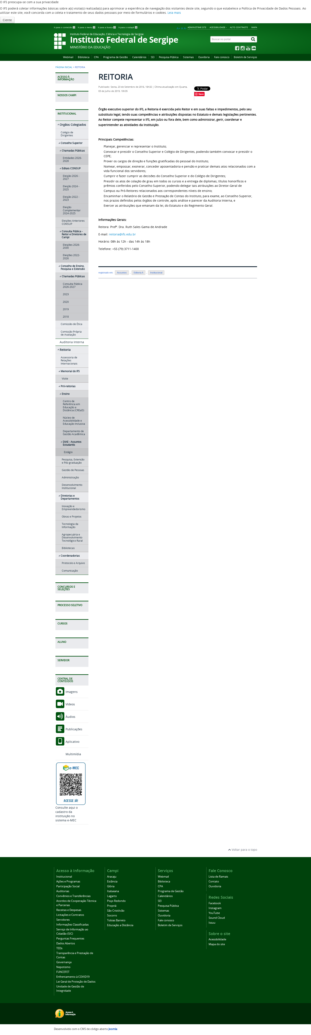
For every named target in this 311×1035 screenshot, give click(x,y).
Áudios (70, 717)
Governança (64, 962)
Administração (70, 477)
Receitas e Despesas (68, 910)
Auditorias (62, 891)
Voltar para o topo (244, 850)
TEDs (59, 948)
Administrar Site (197, 27)
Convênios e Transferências (73, 896)
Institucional (156, 272)
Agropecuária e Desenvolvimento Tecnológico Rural (72, 537)
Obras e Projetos (71, 516)
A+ (178, 28)
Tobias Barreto (116, 920)
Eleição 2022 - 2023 (71, 198)
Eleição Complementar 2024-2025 (72, 210)
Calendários (139, 57)
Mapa (254, 27)
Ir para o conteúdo (64, 27)
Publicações (73, 729)
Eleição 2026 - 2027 (71, 177)
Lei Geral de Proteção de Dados (75, 981)
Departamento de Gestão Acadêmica (74, 433)
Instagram (215, 908)
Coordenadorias (70, 555)
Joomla (113, 1029)
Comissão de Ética (71, 324)
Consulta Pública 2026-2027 (72, 285)
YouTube (214, 913)
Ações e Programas (68, 881)
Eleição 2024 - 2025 (71, 188)
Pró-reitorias (68, 386)
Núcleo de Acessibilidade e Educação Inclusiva (74, 420)
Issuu (212, 922)
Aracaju (111, 876)
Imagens (71, 692)
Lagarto (112, 896)
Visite (65, 378)
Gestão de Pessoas (73, 470)
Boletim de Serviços (245, 57)
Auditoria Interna (72, 342)
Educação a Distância (120, 925)
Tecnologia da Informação (70, 525)
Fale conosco (221, 57)
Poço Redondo (116, 901)
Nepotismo (63, 967)
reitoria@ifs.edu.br (122, 234)
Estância (112, 881)
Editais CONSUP (71, 168)
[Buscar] (253, 39)
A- (185, 28)
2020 (66, 301)
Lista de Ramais (218, 876)
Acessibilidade (217, 939)
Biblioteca (83, 57)
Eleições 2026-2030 (71, 246)
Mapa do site (217, 944)
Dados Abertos (65, 943)
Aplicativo (72, 742)
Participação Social (68, 886)
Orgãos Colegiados (73, 125)
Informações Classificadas (72, 924)
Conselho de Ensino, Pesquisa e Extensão (73, 267)
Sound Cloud (217, 918)
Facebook (215, 903)
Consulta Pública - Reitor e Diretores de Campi (74, 234)
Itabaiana (113, 891)
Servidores (63, 920)
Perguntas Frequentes (70, 938)
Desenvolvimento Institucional (72, 486)
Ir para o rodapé (127, 27)
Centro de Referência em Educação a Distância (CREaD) (73, 406)
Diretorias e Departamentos (70, 497)
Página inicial (63, 67)
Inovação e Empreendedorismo (73, 508)
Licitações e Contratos (70, 915)
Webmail (68, 57)
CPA (96, 57)
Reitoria (65, 350)
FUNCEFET (62, 972)
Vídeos (70, 704)
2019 (66, 309)
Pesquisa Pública (169, 57)
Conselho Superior (72, 143)
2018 (66, 316)
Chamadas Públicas (73, 150)
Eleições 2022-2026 (71, 257)
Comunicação (70, 570)
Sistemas (188, 57)
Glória (110, 886)
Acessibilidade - (218, 27)
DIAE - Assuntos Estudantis (72, 443)
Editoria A (138, 272)
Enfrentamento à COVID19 (72, 977)
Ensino (66, 393)
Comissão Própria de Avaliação (71, 333)
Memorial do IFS (70, 371)
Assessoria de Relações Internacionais (69, 360)
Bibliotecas (68, 548)
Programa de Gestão (115, 57)
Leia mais (174, 13)
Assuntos (122, 272)
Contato (214, 881)
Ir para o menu (86, 27)
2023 (66, 294)
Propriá (111, 906)
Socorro (112, 915)
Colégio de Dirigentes (67, 134)
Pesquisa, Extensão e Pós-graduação (73, 461)
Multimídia (73, 754)
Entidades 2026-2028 (72, 159)
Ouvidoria (204, 57)
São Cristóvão (115, 910)
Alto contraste (239, 27)
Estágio (68, 452)
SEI (152, 57)
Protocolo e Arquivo (73, 563)
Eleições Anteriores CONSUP (73, 222)
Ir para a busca (106, 27)
